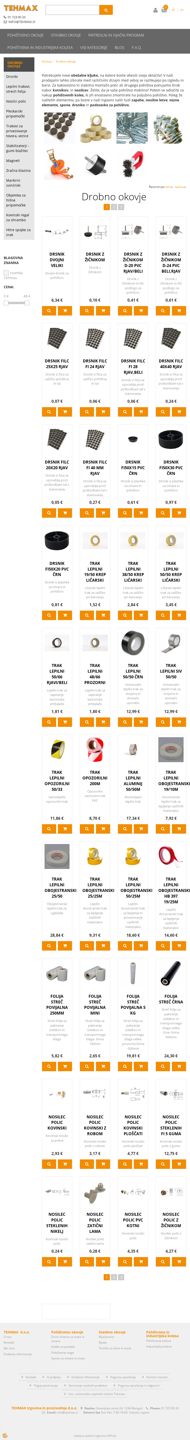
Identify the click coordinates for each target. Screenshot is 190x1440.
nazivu (179, 187)
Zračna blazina (18, 170)
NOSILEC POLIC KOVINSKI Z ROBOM (95, 1125)
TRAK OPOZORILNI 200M (94, 778)
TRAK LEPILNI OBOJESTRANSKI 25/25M (95, 887)
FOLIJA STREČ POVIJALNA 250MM (57, 1005)
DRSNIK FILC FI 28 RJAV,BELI (133, 366)
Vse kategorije (93, 47)
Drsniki (12, 76)
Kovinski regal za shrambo (17, 217)
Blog (119, 47)
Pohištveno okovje (25, 35)
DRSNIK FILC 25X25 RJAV (57, 363)
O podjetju (54, 1377)
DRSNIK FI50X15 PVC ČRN (133, 467)
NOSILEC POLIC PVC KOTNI (133, 1220)
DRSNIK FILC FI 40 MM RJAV (95, 467)
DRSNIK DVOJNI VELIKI (57, 259)
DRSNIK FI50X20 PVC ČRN (57, 569)
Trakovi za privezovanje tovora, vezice (17, 131)
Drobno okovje (66, 61)
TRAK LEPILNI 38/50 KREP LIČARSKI (133, 572)
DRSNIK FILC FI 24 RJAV (95, 363)
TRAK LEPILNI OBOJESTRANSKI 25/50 (57, 887)
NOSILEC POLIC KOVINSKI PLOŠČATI (132, 1125)
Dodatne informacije (18, 1354)
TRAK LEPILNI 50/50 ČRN (133, 671)
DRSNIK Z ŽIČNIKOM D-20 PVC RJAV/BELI (133, 262)
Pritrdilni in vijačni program (116, 35)
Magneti (13, 160)
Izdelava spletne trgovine (90, 1436)
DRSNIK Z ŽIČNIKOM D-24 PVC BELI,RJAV (171, 262)
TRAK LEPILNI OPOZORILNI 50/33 (57, 781)
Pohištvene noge (62, 1353)
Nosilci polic (16, 101)
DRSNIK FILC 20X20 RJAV (57, 464)
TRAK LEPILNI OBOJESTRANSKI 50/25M (133, 887)
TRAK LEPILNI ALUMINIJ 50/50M (133, 781)
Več (60, 131)
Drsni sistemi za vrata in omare (67, 1339)
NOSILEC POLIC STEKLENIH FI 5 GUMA (171, 1125)
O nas (8, 1337)
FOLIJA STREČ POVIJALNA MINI (95, 1005)
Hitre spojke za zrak (18, 232)
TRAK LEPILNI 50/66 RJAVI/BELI (57, 674)
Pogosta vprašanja (123, 1377)
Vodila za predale (63, 1347)
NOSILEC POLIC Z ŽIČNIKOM (171, 1220)
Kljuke (103, 1342)
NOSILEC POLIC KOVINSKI (57, 1122)
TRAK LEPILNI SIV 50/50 (171, 671)
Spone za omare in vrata (68, 1358)
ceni (167, 187)
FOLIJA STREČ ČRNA (171, 999)
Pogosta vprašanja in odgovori (139, 1385)
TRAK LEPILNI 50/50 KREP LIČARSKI (171, 572)
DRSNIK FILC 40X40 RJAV (171, 363)
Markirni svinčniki (13, 183)
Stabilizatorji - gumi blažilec (17, 148)
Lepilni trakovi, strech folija (18, 89)
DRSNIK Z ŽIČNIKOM (95, 257)
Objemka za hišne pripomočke (16, 200)
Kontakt (9, 1342)
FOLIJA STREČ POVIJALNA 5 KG (133, 1005)
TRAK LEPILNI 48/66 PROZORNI (94, 674)
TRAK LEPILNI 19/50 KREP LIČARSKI (95, 572)
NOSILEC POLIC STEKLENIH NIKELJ (57, 1223)
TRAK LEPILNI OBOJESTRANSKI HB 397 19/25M (171, 890)
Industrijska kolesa (159, 1346)
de (182, 9)
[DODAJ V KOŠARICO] (65, 310)
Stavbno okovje (66, 35)
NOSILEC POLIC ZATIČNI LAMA (95, 1223)
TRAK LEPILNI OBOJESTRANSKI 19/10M (171, 781)
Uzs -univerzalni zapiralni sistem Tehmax (97, 1394)
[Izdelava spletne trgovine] (111, 1436)
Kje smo (9, 1348)
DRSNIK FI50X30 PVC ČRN (171, 467)
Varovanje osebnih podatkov (88, 1385)
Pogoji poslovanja (46, 1385)
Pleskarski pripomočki (15, 113)
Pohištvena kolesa (158, 1341)
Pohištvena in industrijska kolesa (40, 47)
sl (173, 9)
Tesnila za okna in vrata (115, 1348)
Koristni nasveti (156, 1377)
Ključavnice (106, 1337)
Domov (47, 61)
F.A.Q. (137, 47)
